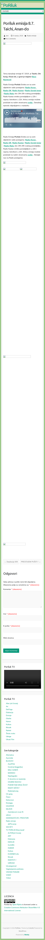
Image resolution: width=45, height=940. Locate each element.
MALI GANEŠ (13, 770)
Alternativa (10, 755)
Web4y (26, 935)
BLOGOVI (9, 761)
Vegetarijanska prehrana (14, 869)
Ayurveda (9, 758)
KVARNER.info (13, 854)
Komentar (12, 589)
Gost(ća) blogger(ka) (15, 767)
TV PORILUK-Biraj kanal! (15, 830)
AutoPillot (11, 764)
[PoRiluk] (22, 5)
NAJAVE (9, 809)
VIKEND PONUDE (13, 872)
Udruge (8, 736)
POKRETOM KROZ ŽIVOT (18, 785)
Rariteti (8, 730)
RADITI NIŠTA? (13, 788)
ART (9, 836)
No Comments (11, 39)
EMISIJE (11, 842)
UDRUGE (11, 863)
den (7, 36)
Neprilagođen (12, 776)
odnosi (8, 815)
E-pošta (11, 626)
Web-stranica (8, 638)
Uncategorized (11, 866)
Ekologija (9, 803)
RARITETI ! (12, 860)
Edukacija (9, 712)
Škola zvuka (10, 733)
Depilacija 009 (11, 562)
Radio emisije (31, 36)
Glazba (8, 718)
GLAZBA (11, 845)
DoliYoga (9, 709)
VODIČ (8, 875)
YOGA (8, 878)
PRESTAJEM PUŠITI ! (31, 562)
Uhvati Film (10, 739)
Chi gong (9, 794)
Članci (8, 797)
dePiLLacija (12, 824)
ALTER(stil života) (14, 833)
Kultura (8, 724)
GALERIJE (10, 806)
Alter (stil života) (12, 703)
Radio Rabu (9, 94)
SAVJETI (9, 827)
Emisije (8, 715)
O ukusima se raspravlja (17, 779)
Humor (8, 721)
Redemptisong (13, 791)
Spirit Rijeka (17, 904)
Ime (10, 614)
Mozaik (8, 727)
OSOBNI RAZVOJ (14, 782)
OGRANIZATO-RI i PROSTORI (17, 818)
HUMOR (11, 848)
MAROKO (11, 773)
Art (7, 706)
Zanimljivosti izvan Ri (15, 812)
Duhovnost (10, 800)
